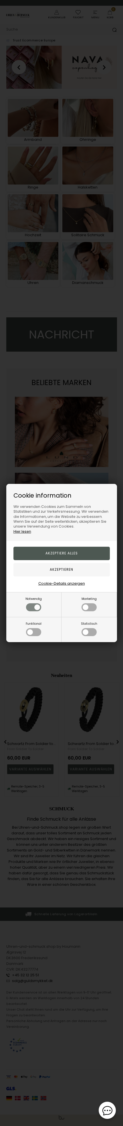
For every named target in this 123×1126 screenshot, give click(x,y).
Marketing (89, 599)
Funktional (33, 624)
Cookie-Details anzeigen (61, 583)
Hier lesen (22, 531)
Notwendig (33, 599)
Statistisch (89, 624)
